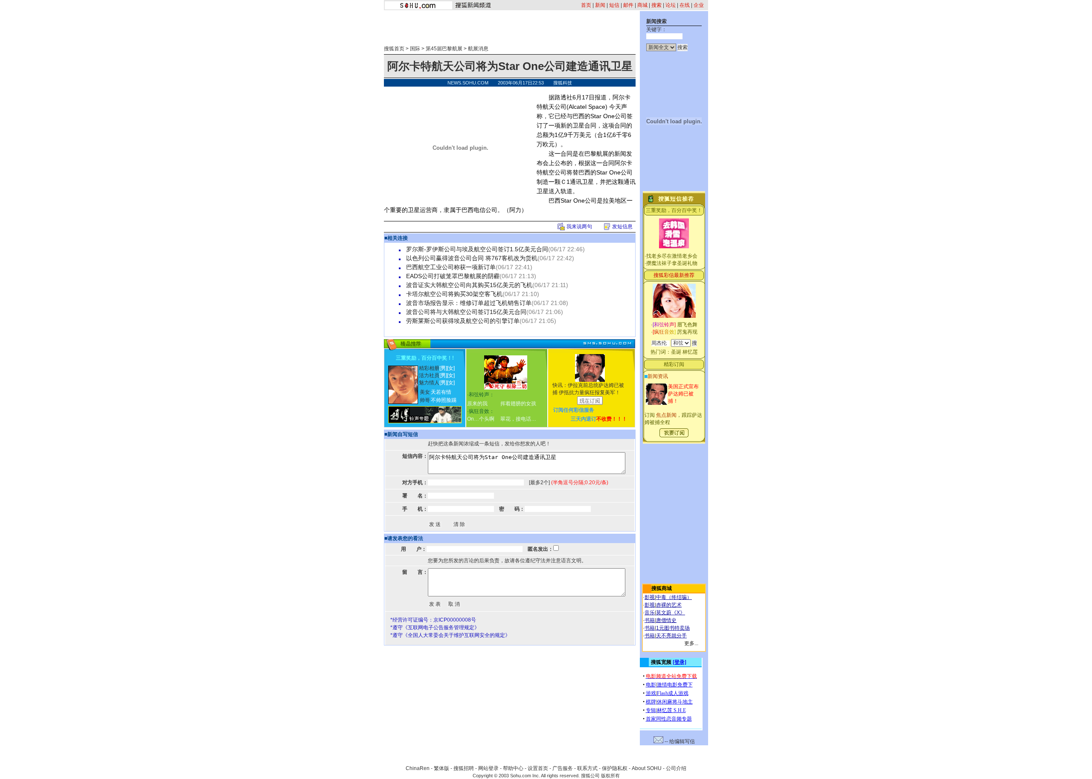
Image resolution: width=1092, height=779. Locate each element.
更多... (691, 643)
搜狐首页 (394, 49)
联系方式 (587, 768)
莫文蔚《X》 (670, 613)
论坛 (670, 5)
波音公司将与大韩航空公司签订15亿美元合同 (466, 311)
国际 (415, 49)
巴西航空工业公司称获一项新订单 (451, 267)
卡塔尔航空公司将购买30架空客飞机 (454, 294)
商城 (642, 5)
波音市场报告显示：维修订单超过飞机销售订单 (468, 302)
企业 (699, 5)
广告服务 (562, 768)
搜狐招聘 (463, 768)
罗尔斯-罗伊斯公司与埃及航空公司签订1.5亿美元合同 (477, 249)
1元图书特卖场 (673, 628)
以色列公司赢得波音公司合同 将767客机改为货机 (471, 258)
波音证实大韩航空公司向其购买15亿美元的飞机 (469, 285)
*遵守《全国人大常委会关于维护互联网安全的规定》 (450, 635)
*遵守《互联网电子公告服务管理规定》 (434, 628)
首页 (586, 5)
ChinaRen (418, 768)
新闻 (600, 5)
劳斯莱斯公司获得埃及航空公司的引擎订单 (463, 320)
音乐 (650, 613)
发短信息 (622, 227)
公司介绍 (676, 768)
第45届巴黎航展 (444, 49)
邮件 (628, 5)
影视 (650, 597)
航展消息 (478, 49)
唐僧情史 (666, 620)
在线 (685, 5)
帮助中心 (513, 768)
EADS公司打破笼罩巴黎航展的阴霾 (453, 276)
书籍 (650, 620)
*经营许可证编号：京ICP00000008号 (433, 620)
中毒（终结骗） (674, 597)
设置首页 (538, 768)
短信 (614, 5)
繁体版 (441, 768)
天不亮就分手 (671, 636)
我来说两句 (579, 227)
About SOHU (647, 768)
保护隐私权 (614, 768)
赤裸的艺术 (669, 605)
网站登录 (488, 768)
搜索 (656, 5)
